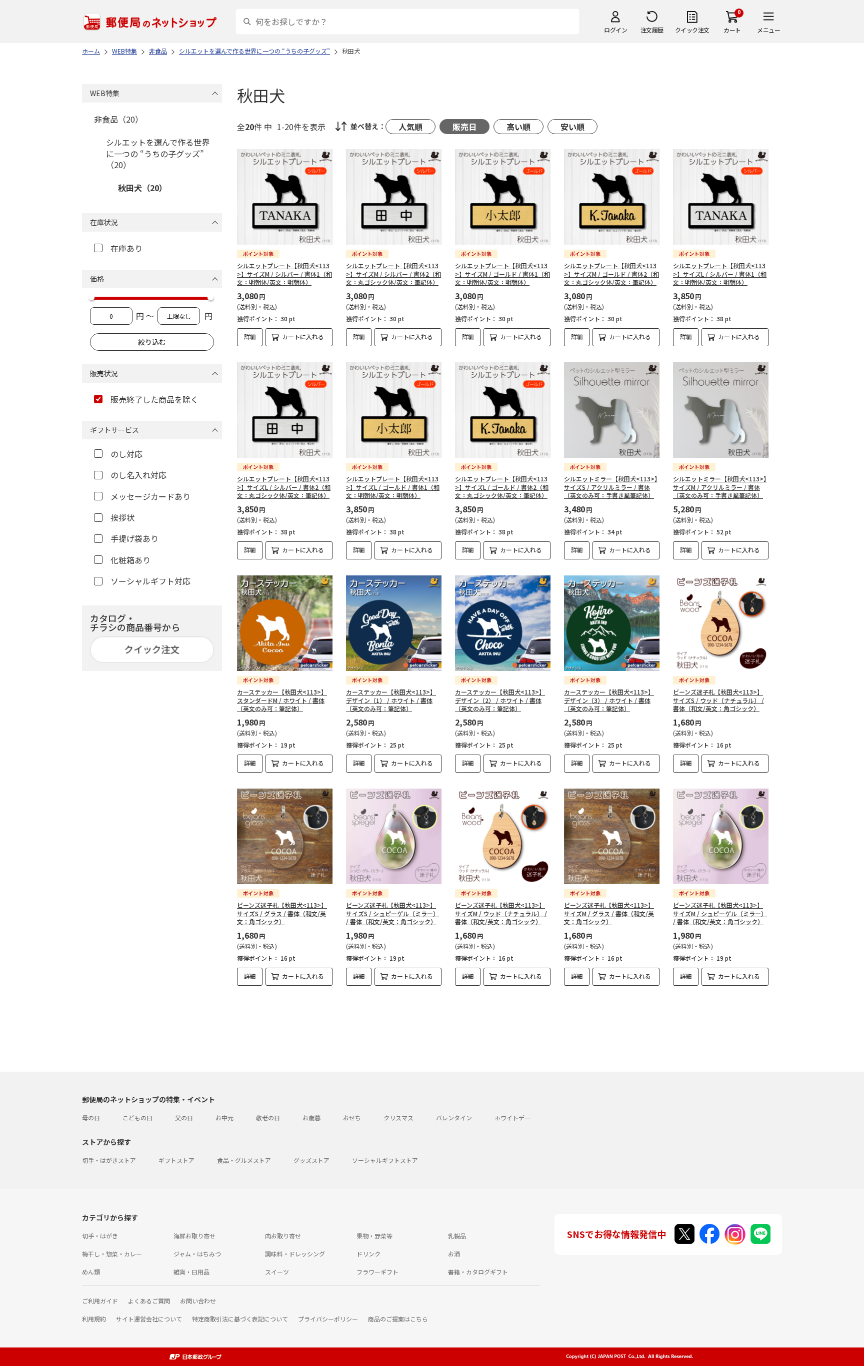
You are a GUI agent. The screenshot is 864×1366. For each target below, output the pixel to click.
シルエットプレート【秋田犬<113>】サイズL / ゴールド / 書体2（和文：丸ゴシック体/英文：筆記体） (501, 487)
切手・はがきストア (109, 1160)
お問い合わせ (198, 1300)
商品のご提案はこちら (398, 1318)
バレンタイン (454, 1117)
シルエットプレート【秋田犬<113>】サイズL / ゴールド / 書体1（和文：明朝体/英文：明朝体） (393, 487)
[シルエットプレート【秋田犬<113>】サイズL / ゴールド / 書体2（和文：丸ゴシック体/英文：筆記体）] (502, 410)
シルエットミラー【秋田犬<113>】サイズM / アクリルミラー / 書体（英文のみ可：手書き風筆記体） (719, 487)
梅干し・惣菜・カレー (112, 1253)
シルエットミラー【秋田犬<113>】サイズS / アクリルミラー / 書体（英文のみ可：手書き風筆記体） (611, 487)
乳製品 (457, 1235)
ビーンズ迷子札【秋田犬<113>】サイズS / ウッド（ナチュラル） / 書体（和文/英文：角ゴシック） (718, 700)
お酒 (454, 1253)
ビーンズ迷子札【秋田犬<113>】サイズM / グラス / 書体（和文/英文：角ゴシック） (609, 913)
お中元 (225, 1117)
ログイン (615, 30)
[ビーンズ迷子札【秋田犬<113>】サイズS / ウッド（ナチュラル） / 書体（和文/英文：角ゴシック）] (720, 623)
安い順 (572, 127)
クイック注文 (692, 30)
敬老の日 (268, 1117)
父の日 (184, 1117)
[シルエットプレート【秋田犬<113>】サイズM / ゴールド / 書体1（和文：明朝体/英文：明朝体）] (502, 197)
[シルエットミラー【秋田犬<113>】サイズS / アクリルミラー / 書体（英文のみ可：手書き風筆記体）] (612, 410)
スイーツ (277, 1271)
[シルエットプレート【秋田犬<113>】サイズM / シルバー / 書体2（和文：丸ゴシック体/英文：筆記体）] (394, 197)
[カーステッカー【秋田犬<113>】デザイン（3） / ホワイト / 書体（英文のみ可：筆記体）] (612, 623)
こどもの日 (137, 1117)
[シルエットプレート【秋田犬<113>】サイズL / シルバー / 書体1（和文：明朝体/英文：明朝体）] (720, 197)
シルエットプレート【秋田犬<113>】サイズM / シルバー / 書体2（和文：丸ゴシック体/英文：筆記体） (393, 274)
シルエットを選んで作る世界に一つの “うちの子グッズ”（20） (158, 153)
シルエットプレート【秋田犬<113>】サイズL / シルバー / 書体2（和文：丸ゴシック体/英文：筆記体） (283, 487)
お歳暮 (311, 1117)
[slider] (91, 297)
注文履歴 (652, 30)
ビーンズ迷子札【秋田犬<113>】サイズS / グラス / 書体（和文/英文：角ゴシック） (282, 913)
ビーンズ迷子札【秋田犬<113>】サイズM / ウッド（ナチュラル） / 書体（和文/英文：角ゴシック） (501, 913)
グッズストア (312, 1160)
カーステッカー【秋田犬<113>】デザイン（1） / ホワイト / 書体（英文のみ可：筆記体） (391, 700)
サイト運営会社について (149, 1318)
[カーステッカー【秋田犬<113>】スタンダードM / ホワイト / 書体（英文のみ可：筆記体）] (284, 623)
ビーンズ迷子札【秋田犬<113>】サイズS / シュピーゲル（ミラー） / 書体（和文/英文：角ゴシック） (392, 913)
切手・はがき (100, 1235)
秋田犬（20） (142, 188)
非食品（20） (118, 119)
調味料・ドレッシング (295, 1253)
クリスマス (399, 1117)
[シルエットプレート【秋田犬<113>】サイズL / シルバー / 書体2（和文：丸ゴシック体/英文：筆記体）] (284, 410)
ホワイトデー (512, 1117)
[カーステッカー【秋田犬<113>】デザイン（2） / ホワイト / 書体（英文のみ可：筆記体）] (502, 623)
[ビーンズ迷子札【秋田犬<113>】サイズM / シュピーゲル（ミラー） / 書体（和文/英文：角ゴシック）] (720, 836)
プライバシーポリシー (328, 1318)
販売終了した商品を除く (154, 399)
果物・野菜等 (374, 1235)
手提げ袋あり (134, 538)
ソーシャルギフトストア (385, 1160)
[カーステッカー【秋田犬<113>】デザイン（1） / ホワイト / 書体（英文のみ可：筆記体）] (394, 623)
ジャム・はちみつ (197, 1253)
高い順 (518, 127)
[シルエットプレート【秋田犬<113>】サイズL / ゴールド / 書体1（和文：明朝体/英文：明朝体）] (394, 410)
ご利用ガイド (100, 1300)
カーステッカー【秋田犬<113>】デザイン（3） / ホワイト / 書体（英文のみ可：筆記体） (609, 700)
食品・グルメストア (244, 1160)
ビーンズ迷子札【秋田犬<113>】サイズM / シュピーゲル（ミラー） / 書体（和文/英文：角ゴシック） (720, 913)
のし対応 (126, 454)
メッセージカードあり (150, 496)
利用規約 (94, 1318)
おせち (352, 1117)
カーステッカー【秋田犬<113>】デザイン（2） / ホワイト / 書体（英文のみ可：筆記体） (500, 700)
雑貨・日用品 (192, 1271)
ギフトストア (176, 1160)
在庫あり (126, 248)
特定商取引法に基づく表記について (240, 1318)
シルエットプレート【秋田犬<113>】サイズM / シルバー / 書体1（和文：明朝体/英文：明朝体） (284, 274)
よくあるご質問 (149, 1300)
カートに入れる (303, 336)
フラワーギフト (377, 1271)
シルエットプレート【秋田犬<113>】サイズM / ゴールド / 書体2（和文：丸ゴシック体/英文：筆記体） (611, 274)
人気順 (410, 127)
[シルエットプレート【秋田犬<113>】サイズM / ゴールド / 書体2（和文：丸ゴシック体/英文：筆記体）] (612, 197)
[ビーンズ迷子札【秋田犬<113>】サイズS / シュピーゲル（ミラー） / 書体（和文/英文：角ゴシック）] (394, 836)
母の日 (91, 1117)
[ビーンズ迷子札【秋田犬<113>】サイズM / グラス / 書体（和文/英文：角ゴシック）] (612, 836)
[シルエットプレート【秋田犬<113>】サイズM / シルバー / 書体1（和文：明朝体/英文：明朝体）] (284, 197)
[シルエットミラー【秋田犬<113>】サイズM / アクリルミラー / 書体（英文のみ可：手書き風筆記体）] (720, 410)
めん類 (91, 1271)
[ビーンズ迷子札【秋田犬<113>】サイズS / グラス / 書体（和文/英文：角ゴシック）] (284, 836)
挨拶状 (122, 517)
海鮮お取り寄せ (195, 1235)
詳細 (250, 336)
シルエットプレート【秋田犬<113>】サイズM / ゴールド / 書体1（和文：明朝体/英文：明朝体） (502, 274)
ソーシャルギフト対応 (150, 581)
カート (732, 30)
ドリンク (368, 1253)
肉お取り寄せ (283, 1235)
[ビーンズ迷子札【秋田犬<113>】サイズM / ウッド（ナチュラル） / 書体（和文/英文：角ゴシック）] (502, 836)
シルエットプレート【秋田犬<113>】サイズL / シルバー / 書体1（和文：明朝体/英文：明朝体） (719, 274)
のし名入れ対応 (138, 475)
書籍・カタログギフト (478, 1271)
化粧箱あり (130, 560)
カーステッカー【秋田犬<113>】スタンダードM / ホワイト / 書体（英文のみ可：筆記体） (282, 700)
